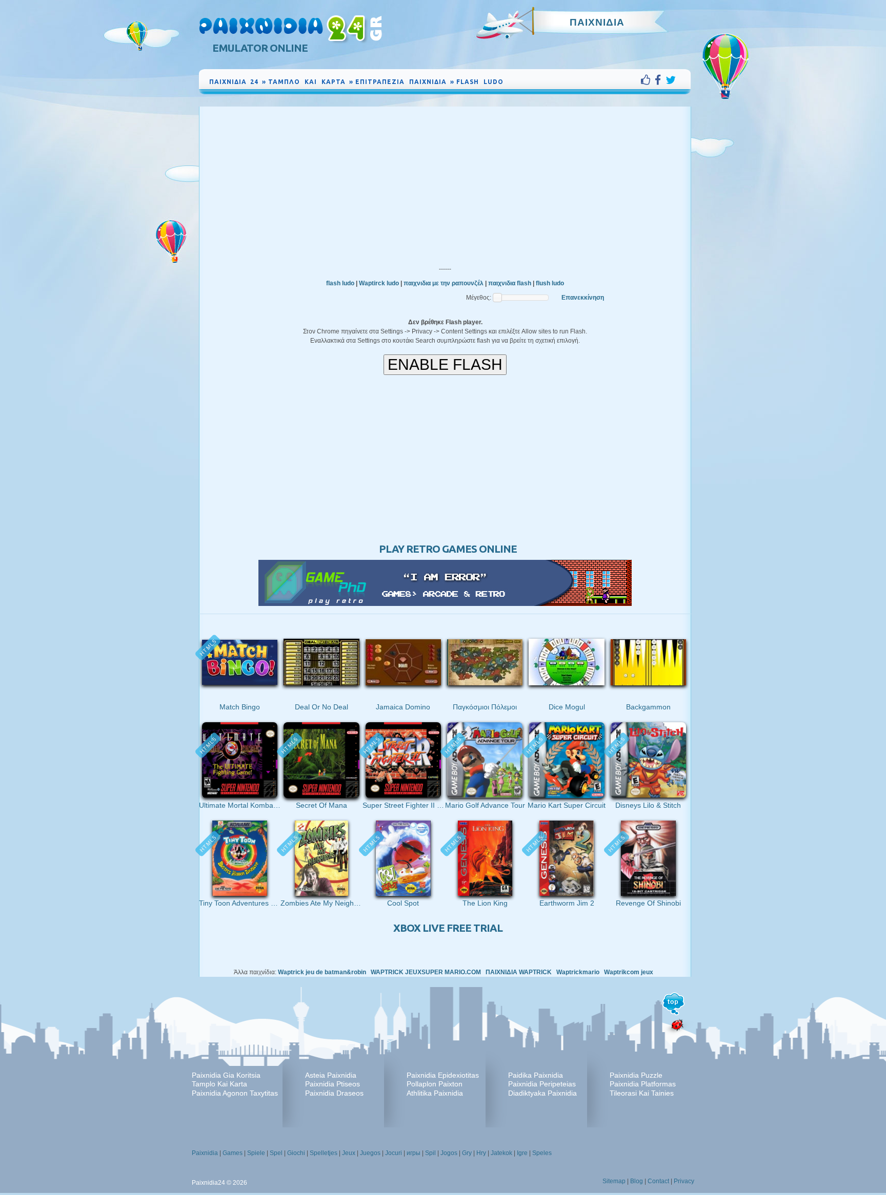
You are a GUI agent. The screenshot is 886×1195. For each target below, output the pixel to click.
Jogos (448, 1153)
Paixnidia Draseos (334, 1093)
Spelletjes (323, 1153)
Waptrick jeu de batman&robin (322, 972)
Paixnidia (205, 1153)
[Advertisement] (445, 183)
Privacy (684, 1181)
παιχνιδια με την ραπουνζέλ (444, 283)
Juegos (370, 1153)
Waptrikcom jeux (628, 972)
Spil (430, 1153)
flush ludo (550, 283)
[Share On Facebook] (660, 80)
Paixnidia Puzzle (636, 1075)
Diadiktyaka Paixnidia (542, 1093)
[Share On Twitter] (671, 80)
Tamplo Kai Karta (219, 1084)
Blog (636, 1181)
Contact (658, 1181)
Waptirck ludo (379, 283)
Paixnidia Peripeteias (542, 1084)
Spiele (256, 1153)
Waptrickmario (577, 972)
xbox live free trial (447, 928)
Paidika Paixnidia (535, 1075)
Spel (276, 1153)
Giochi (296, 1153)
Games (233, 1153)
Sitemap (614, 1181)
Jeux (348, 1153)
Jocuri (393, 1153)
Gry (467, 1153)
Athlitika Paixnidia (435, 1093)
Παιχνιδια (597, 22)
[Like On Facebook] (648, 80)
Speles (542, 1153)
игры (413, 1153)
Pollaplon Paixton (434, 1084)
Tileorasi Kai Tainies (642, 1093)
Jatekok (501, 1153)
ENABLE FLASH (445, 364)
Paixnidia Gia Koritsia (226, 1075)
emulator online (260, 48)
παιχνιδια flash (509, 283)
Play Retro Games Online (448, 549)
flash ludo (340, 283)
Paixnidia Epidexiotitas (443, 1075)
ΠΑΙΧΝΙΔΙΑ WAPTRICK (519, 972)
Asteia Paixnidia (330, 1075)
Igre (522, 1153)
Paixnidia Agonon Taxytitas (235, 1093)
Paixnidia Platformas (643, 1084)
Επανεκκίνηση (582, 297)
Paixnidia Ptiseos (332, 1084)
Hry (481, 1153)
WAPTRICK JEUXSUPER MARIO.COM (426, 972)
